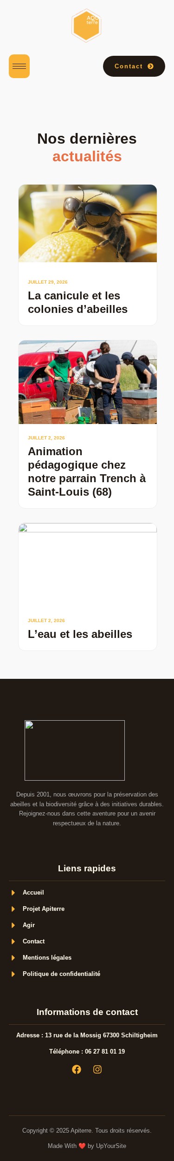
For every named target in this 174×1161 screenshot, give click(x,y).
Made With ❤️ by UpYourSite (87, 1145)
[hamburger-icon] (19, 66)
